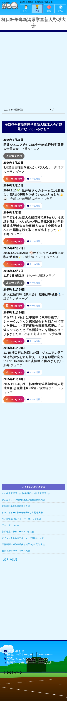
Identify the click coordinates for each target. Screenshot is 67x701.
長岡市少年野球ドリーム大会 (16, 550)
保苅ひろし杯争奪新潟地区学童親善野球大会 (23, 500)
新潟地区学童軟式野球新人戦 (16, 506)
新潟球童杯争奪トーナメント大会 (18, 531)
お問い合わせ (15, 651)
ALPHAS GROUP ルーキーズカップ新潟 (21, 519)
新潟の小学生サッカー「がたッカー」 (31, 654)
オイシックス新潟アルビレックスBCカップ (23, 538)
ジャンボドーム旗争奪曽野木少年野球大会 (22, 512)
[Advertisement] (33, 65)
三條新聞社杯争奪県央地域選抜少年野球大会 (23, 544)
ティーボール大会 (10, 525)
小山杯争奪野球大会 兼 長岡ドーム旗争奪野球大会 (26, 493)
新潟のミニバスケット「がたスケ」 (30, 658)
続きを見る (10, 559)
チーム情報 (34, 179)
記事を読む (15, 156)
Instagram (16, 178)
